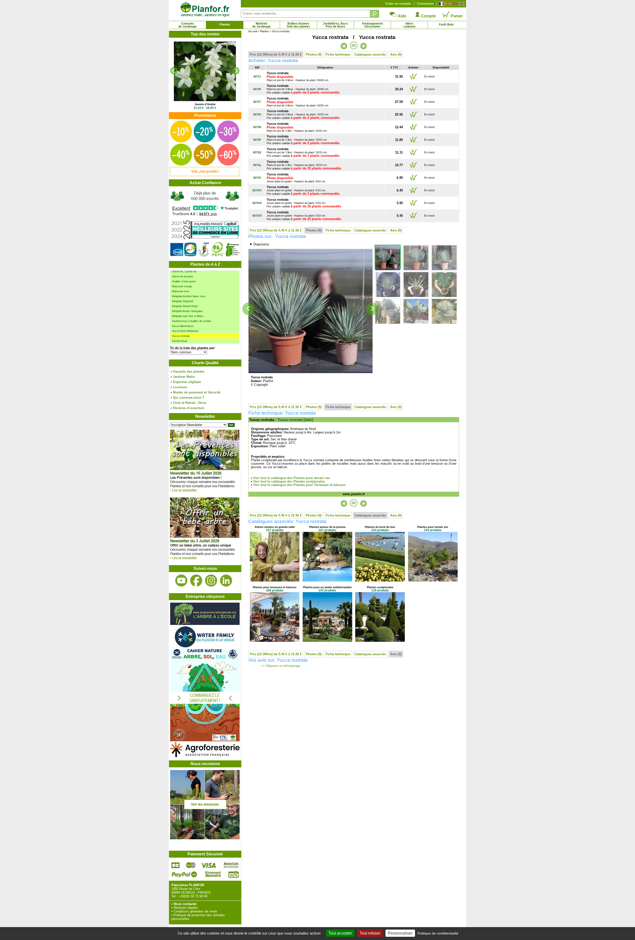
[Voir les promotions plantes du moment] (204, 175)
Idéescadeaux (409, 25)
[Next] (236, 70)
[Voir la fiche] (205, 71)
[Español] (447, 4)
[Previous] (174, 70)
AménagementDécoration (372, 25)
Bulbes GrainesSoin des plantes (298, 25)
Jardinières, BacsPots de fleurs (335, 25)
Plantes (225, 24)
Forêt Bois (446, 24)
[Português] (454, 4)
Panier (456, 16)
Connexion (425, 3)
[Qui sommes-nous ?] (205, 224)
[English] (461, 4)
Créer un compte (398, 3)
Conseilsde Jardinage (187, 25)
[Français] (441, 4)
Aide (401, 16)
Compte (428, 16)
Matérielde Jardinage (261, 25)
